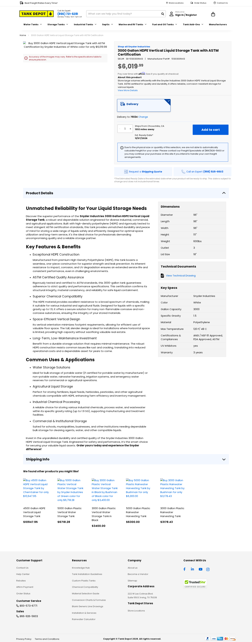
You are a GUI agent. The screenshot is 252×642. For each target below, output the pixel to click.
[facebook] (185, 569)
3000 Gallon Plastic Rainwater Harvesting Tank (172, 512)
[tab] (144, 105)
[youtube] (200, 569)
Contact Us (222, 3)
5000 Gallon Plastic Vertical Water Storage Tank (69, 512)
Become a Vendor (138, 574)
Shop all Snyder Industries (134, 46)
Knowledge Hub (81, 567)
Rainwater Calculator (83, 619)
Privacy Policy (23, 639)
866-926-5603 (29, 616)
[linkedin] (193, 569)
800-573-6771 (28, 606)
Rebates (21, 580)
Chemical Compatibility (85, 587)
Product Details (39, 193)
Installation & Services (84, 613)
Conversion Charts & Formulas (89, 600)
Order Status (200, 3)
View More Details (128, 90)
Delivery (132, 104)
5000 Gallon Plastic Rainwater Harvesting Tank (138, 512)
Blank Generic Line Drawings (87, 606)
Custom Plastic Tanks (83, 580)
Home (23, 35)
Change (143, 117)
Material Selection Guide (85, 593)
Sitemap (132, 580)
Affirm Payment (24, 587)
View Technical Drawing (181, 275)
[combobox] (126, 13)
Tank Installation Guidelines (87, 574)
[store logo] (36, 13)
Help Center (23, 574)
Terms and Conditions (47, 639)
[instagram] (208, 569)
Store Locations (176, 3)
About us (132, 567)
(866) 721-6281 (67, 14)
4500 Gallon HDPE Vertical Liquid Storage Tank (34, 512)
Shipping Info (37, 459)
